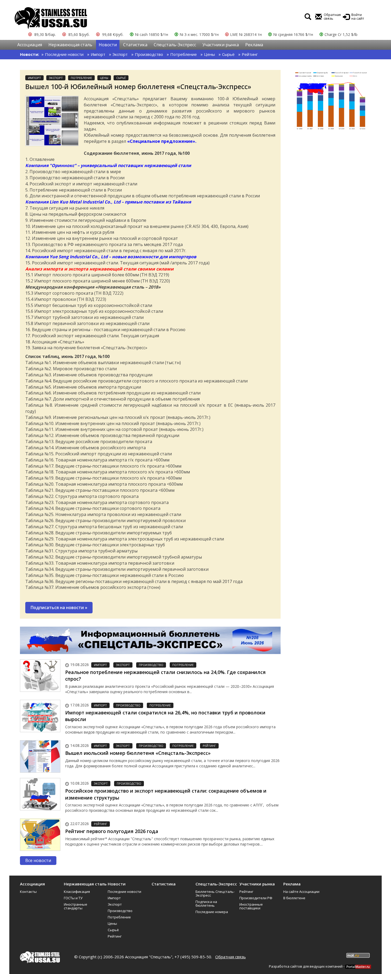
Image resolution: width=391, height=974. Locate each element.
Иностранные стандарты (75, 906)
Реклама (254, 45)
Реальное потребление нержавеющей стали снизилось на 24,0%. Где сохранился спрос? (165, 675)
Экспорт (120, 54)
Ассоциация (29, 45)
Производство (149, 54)
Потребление (183, 54)
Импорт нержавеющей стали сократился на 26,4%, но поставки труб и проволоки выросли (165, 716)
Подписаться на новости (59, 607)
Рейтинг (250, 54)
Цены (209, 54)
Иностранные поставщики (251, 906)
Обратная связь (230, 956)
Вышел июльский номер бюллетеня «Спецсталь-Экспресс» (138, 753)
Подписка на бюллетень (206, 903)
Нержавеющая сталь (70, 45)
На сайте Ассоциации (301, 891)
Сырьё (228, 54)
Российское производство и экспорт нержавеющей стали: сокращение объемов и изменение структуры (166, 794)
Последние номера (212, 912)
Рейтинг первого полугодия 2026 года (111, 831)
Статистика (135, 45)
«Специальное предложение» (161, 141)
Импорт (98, 54)
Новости (108, 45)
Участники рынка (220, 45)
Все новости (38, 860)
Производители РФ (255, 898)
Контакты (28, 891)
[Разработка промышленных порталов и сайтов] (358, 966)
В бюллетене (294, 898)
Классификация (77, 891)
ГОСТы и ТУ (73, 898)
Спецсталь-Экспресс (175, 45)
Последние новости (64, 54)
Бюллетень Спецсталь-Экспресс (215, 893)
